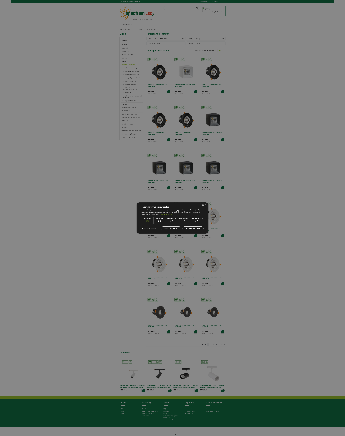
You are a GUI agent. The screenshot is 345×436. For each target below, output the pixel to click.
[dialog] (172, 218)
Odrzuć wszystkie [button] (171, 228)
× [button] (205, 204)
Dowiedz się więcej (166, 214)
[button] (149, 228)
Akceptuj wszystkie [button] (193, 228)
